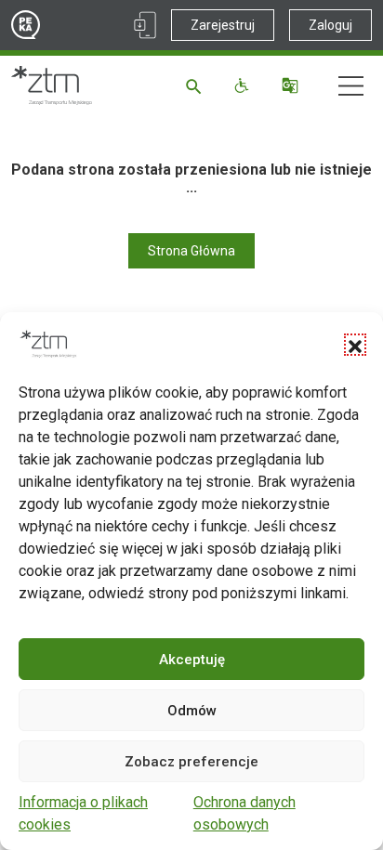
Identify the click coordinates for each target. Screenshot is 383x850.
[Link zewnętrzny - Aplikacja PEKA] (145, 25)
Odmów (192, 710)
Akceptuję (192, 659)
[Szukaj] (197, 85)
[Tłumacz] (292, 85)
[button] (355, 344)
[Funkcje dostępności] (244, 85)
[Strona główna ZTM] (51, 85)
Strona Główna (191, 250)
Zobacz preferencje (191, 761)
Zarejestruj (223, 25)
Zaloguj (330, 25)
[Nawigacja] (351, 86)
